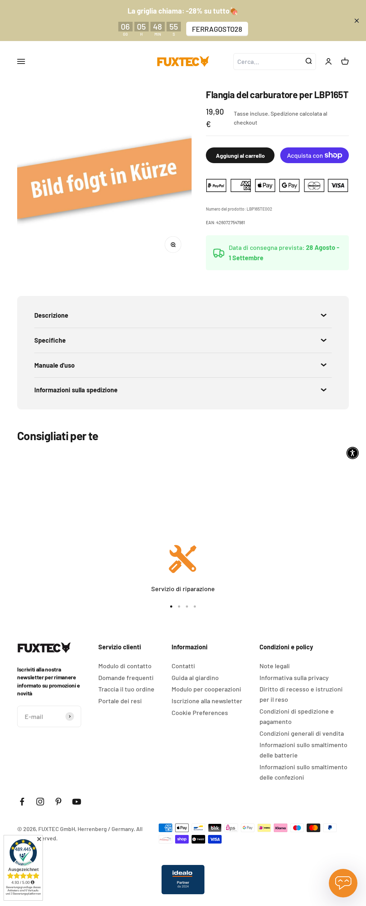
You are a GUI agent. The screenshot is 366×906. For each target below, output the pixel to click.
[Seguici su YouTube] (76, 801)
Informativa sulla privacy (294, 677)
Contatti (183, 666)
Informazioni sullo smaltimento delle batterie (303, 750)
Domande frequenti (126, 677)
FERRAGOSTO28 (217, 29)
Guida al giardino (195, 677)
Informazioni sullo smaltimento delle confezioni (303, 772)
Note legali (274, 666)
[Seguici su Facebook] (22, 801)
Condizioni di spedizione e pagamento (296, 716)
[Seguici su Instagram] (40, 801)
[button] (352, 453)
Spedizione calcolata (296, 113)
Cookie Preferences (200, 712)
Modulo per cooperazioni (206, 689)
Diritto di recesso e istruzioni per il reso (301, 694)
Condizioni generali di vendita (301, 733)
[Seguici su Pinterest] (58, 801)
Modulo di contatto (125, 666)
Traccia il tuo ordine (126, 689)
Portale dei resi (120, 701)
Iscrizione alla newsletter (207, 701)
